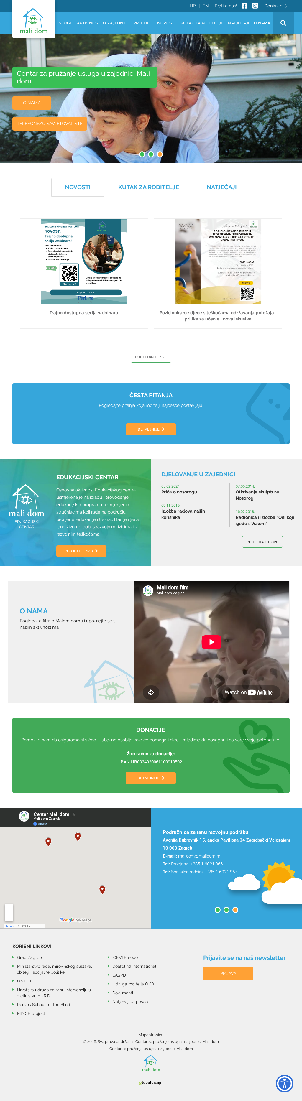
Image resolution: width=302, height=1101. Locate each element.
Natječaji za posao (130, 1001)
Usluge (63, 23)
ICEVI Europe (125, 957)
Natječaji (238, 23)
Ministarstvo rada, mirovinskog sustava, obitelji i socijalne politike (54, 969)
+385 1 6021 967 (221, 872)
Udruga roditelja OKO (133, 984)
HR (193, 6)
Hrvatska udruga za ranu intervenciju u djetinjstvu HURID (54, 993)
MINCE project (31, 1013)
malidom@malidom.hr (199, 856)
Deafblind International (134, 966)
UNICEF (24, 981)
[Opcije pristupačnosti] (281, 1081)
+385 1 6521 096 (187, 879)
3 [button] (160, 154)
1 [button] (142, 154)
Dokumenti (122, 992)
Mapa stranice (151, 1035)
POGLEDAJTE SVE (262, 541)
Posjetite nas (79, 551)
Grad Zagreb (29, 957)
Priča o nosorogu (179, 492)
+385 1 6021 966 (206, 864)
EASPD (119, 975)
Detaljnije (149, 429)
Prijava (228, 973)
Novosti (166, 23)
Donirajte (274, 6)
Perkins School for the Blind (43, 1004)
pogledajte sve (151, 356)
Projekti (142, 23)
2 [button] (151, 154)
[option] (226, 842)
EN (206, 6)
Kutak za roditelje (201, 23)
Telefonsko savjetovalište (50, 123)
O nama (262, 23)
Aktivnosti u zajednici (103, 23)
